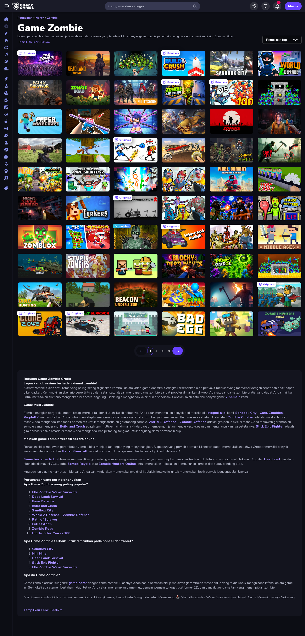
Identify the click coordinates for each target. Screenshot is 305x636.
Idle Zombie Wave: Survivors (55, 492)
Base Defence (43, 501)
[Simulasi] (6, 163)
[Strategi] (6, 170)
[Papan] (6, 142)
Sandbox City (42, 510)
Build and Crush (72, 426)
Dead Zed (272, 459)
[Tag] (6, 188)
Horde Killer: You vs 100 (51, 533)
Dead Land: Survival (47, 496)
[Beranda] (6, 19)
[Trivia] (6, 177)
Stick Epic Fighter (270, 426)
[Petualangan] (6, 149)
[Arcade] (6, 86)
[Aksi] (6, 79)
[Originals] (6, 54)
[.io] (6, 93)
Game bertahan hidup (41, 459)
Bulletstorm (42, 524)
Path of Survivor (44, 519)
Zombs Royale (79, 464)
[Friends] (254, 6)
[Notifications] (277, 6)
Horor (39, 18)
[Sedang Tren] (6, 40)
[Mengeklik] (6, 121)
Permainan (25, 18)
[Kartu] (6, 100)
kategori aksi (216, 413)
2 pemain (233, 397)
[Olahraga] (6, 135)
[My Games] (265, 6)
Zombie (52, 18)
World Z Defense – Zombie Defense (177, 422)
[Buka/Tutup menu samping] (7, 6)
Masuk (293, 6)
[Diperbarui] (6, 47)
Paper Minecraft (75, 451)
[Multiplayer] (6, 61)
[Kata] (6, 107)
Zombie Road (42, 528)
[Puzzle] (6, 156)
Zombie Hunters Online (117, 464)
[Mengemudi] (6, 128)
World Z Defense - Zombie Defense (61, 515)
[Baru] (6, 33)
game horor (78, 583)
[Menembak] (6, 114)
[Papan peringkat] (6, 68)
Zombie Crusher (241, 417)
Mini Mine (39, 553)
